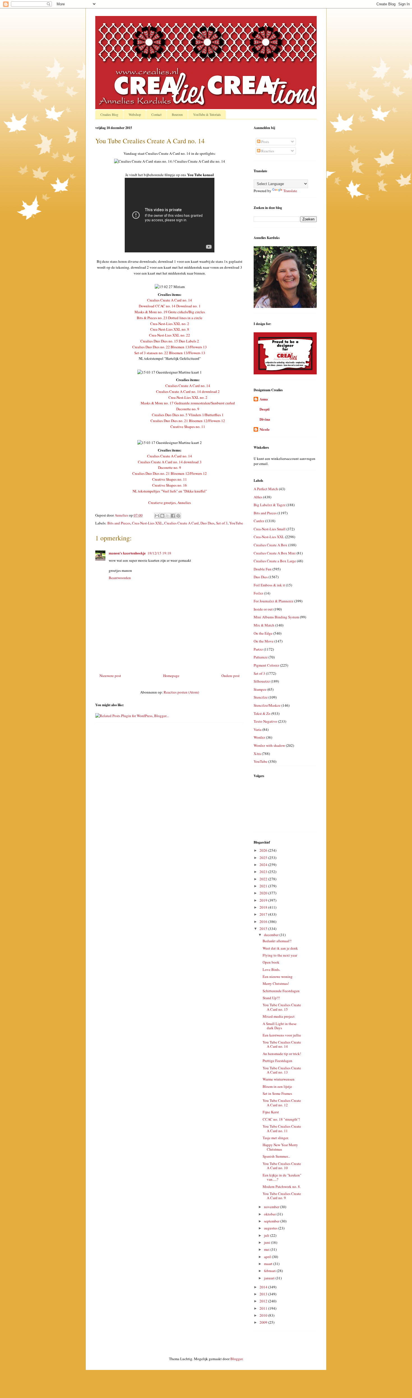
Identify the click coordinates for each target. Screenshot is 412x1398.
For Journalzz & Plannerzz (273, 601)
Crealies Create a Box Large (275, 560)
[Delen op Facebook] (173, 516)
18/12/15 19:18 (159, 553)
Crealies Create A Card (181, 523)
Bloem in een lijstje (277, 1086)
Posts (264, 141)
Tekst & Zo (262, 713)
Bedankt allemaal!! (277, 940)
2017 (264, 914)
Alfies (258, 496)
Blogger (236, 1358)
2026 (264, 850)
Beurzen (177, 114)
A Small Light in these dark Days (280, 1026)
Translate (290, 190)
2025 (264, 857)
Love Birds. (271, 969)
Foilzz (258, 593)
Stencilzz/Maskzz (267, 705)
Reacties (267, 150)
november (272, 1206)
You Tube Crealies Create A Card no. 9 (282, 1196)
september (272, 1221)
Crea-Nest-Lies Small (270, 528)
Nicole (265, 429)
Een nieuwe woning (278, 976)
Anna (264, 399)
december (271, 934)
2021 (264, 885)
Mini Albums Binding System (276, 616)
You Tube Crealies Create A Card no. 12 (282, 1102)
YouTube (236, 523)
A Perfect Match (266, 488)
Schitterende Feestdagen (281, 990)
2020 (264, 892)
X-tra (257, 753)
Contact (156, 114)
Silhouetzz (262, 681)
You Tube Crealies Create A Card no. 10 (282, 1166)
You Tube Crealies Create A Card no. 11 (282, 1128)
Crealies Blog (109, 114)
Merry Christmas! (276, 983)
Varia (257, 729)
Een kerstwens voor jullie (282, 1035)
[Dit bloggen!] (162, 516)
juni (267, 1242)
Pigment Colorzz (266, 665)
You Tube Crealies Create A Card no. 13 (282, 1070)
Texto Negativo (265, 721)
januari (270, 1277)
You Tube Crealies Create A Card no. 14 (282, 1044)
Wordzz (259, 737)
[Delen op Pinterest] (178, 516)
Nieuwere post (110, 675)
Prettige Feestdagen (277, 1060)
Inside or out (263, 609)
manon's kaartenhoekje (127, 553)
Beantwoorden (120, 577)
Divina (265, 419)
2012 (264, 1300)
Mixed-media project (279, 1016)
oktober (270, 1214)
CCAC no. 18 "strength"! (281, 1119)
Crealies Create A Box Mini (275, 553)
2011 (264, 1308)
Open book (271, 962)
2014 (264, 1286)
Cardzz (259, 520)
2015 (264, 928)
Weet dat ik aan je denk (280, 948)
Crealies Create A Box (270, 544)
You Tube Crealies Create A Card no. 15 (282, 1007)
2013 (264, 1293)
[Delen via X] (167, 516)
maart (268, 1263)
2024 (264, 864)
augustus (271, 1228)
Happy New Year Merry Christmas (280, 1147)
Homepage (171, 675)
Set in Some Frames (277, 1093)
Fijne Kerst (271, 1111)
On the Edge (263, 633)
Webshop (135, 114)
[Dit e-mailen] (157, 516)
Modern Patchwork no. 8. (282, 1186)
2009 (264, 1322)
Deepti (265, 409)
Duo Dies (207, 523)
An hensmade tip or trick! (282, 1053)
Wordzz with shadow (269, 745)
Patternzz (261, 657)
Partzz (258, 649)
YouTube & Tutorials (207, 114)
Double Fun (263, 569)
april (268, 1256)
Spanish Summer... (276, 1156)
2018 (264, 907)
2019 (264, 900)
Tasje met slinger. (276, 1137)
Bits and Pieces (118, 523)
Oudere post (230, 675)
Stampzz (260, 689)
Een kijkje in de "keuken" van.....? (282, 1177)
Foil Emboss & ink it (269, 585)
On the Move (264, 641)
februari (270, 1270)
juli (267, 1235)
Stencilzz (261, 697)
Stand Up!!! (271, 997)
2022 (264, 878)
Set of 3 (222, 523)
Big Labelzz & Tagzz (270, 504)
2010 (264, 1315)
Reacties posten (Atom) (181, 692)
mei (267, 1249)
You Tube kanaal (200, 174)
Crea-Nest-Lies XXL (147, 523)
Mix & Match (264, 625)
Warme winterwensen (279, 1079)
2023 (264, 871)
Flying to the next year (280, 955)
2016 (264, 921)
